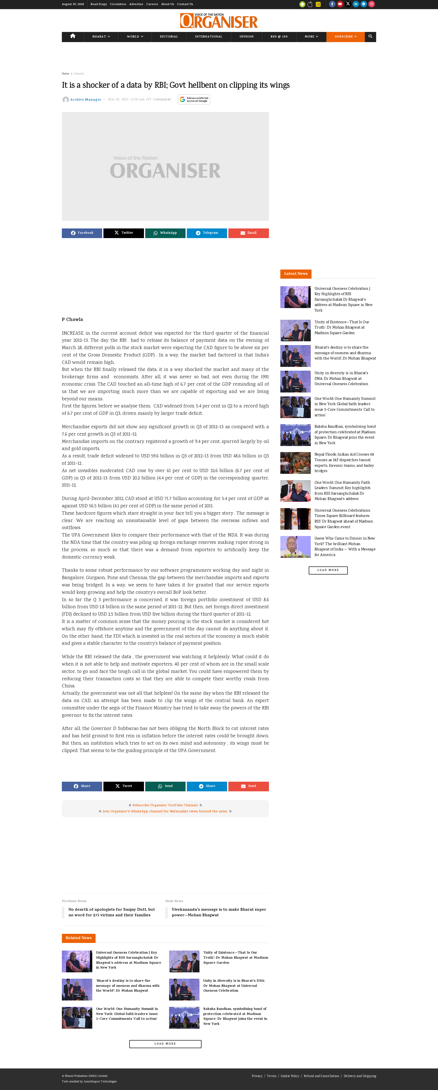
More (309, 37)
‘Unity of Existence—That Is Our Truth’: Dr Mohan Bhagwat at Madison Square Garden (235, 958)
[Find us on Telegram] (363, 4)
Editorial (169, 37)
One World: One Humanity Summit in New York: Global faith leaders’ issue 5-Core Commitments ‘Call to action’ (127, 1014)
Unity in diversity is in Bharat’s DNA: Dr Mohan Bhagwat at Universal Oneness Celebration (234, 986)
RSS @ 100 (279, 37)
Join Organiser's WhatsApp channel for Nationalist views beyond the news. (165, 811)
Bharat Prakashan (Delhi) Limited (86, 1076)
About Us (167, 4)
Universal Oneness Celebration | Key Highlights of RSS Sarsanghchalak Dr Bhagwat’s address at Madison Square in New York (128, 960)
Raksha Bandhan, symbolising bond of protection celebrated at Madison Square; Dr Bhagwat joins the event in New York (235, 1016)
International (209, 37)
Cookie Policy (290, 1076)
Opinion (247, 37)
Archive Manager (85, 99)
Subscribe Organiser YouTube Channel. (165, 805)
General (79, 74)
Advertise (136, 4)
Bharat (99, 37)
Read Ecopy (98, 4)
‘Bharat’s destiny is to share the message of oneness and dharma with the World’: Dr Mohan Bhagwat (127, 986)
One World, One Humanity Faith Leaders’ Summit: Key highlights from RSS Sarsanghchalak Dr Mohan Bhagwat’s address (343, 491)
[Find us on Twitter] (348, 4)
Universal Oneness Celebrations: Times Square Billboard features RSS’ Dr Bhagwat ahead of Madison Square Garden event (344, 519)
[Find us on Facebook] (332, 4)
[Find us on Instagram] (371, 4)
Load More (165, 1044)
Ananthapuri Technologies (100, 1082)
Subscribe (344, 37)
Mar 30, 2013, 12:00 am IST (130, 99)
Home (65, 74)
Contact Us (185, 4)
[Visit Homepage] (219, 20)
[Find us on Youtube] (340, 4)
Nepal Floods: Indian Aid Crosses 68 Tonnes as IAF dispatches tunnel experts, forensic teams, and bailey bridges (344, 463)
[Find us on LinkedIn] (356, 4)
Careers (152, 4)
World (133, 37)
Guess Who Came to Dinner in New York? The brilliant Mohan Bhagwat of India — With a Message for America (345, 547)
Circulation (118, 4)
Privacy (257, 1076)
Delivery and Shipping (360, 1076)
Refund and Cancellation (321, 1076)
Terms (271, 1076)
